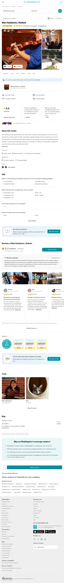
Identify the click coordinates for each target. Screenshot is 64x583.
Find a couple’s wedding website (10, 563)
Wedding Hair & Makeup (30, 484)
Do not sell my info (6, 522)
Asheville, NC (43, 26)
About (12, 73)
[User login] (61, 2)
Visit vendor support (7, 570)
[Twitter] (38, 539)
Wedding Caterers (54, 484)
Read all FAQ (32, 221)
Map (34, 73)
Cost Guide (36, 517)
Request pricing (34, 467)
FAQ (17, 73)
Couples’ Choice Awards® (8, 536)
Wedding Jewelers (27, 492)
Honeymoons (5, 557)
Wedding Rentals (41, 486)
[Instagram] (45, 539)
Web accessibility (6, 526)
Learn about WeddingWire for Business (11, 568)
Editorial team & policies (8, 506)
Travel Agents (17, 492)
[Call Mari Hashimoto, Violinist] (4, 467)
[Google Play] (50, 533)
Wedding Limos (36, 489)
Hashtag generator (6, 546)
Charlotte (13, 6)
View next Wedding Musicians (10, 473)
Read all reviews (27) (9, 117)
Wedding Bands (6, 489)
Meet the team (32, 408)
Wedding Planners (43, 484)
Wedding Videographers (18, 486)
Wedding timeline (6, 551)
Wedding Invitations (6, 492)
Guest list (35, 506)
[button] (32, 231)
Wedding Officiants (30, 486)
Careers (4, 510)
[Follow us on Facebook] (3, 167)
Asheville (20, 6)
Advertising (4, 515)
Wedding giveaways (7, 548)
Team (29, 73)
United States (40, 547)
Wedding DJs (19, 484)
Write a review (52, 249)
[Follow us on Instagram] (6, 167)
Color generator (6, 553)
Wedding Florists (6, 486)
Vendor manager (37, 510)
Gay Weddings (5, 538)
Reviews (23, 73)
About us (4, 504)
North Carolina (5, 6)
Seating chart (36, 513)
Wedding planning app (7, 544)
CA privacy (4, 524)
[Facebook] (34, 539)
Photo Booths (51, 486)
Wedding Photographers (8, 484)
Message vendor (54, 231)
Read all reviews (31, 328)
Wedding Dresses (16, 489)
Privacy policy (5, 519)
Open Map (58, 421)
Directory (4, 532)
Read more (5, 146)
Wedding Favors (38, 492)
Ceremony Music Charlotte (8, 434)
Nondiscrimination (6, 508)
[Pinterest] (41, 539)
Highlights (5, 73)
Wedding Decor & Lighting (48, 489)
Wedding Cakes (26, 489)
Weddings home (6, 501)
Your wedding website (38, 501)
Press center (5, 513)
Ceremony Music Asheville (22, 434)
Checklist (35, 504)
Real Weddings (5, 555)
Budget (35, 508)
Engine (35, 515)
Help (34, 519)
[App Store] (38, 533)
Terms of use (5, 517)
